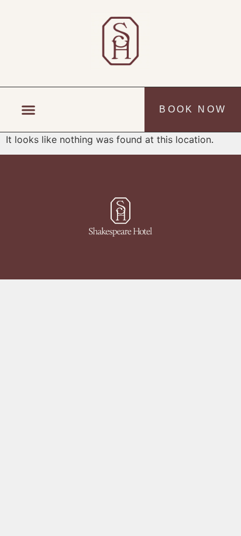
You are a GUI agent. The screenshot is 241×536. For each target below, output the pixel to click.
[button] (29, 109)
